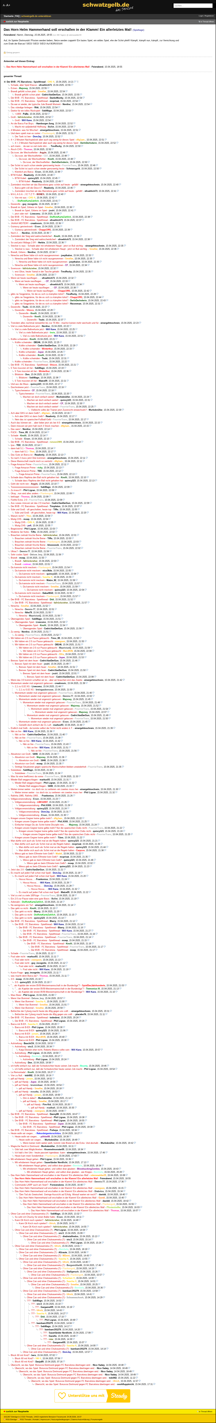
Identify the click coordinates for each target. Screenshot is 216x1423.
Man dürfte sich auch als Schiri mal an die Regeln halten (38, 840)
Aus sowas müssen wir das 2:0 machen (30, 503)
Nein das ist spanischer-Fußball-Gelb (33, 419)
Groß (13, 117)
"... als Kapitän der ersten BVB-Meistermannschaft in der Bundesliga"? (45, 985)
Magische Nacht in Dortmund (25, 1146)
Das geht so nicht (19, 908)
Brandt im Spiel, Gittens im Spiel (27, 207)
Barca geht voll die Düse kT (28, 188)
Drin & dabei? (29, 1098)
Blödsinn (19, 374)
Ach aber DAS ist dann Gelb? (25, 413)
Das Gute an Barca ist (22, 455)
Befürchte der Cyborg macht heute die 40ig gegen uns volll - (40, 1011)
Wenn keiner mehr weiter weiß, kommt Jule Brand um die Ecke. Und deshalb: (61, 1143)
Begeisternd (16, 528)
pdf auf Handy (17, 1078)
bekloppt (15, 496)
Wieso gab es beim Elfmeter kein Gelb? (34, 853)
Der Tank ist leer (23, 136)
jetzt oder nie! (21, 213)
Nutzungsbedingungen (60, 1419)
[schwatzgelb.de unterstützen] (92, 1402)
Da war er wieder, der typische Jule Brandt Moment (36, 104)
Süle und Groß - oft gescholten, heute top (31, 509)
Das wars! (16, 429)
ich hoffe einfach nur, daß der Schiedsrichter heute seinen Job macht (44, 1066)
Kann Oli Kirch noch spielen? (29, 1220)
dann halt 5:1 (17, 448)
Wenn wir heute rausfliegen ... (25, 278)
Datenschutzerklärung (80, 1419)
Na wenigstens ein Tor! (22, 905)
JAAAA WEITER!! (20, 223)
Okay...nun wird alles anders (24, 493)
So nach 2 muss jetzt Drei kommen (28, 458)
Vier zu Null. (17, 1075)
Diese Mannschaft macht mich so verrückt (31, 461)
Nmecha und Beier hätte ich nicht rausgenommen (35, 255)
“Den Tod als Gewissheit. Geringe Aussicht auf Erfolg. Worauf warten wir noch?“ (58, 1194)
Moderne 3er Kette (20, 532)
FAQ (17, 16)
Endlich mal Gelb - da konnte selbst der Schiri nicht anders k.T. (42, 728)
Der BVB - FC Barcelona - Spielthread (26, 82)
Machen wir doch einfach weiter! (38, 397)
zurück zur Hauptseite (17, 21)
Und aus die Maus (20, 384)
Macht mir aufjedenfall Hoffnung (30, 126)
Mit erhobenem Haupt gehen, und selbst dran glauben (45, 1165)
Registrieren (209, 16)
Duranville (15, 204)
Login (201, 16)
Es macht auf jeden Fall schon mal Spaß (31, 873)
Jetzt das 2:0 (17, 869)
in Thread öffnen (207, 22)
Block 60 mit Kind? (20, 1355)
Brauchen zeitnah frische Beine (26, 535)
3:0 (12, 979)
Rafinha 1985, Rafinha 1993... (25, 795)
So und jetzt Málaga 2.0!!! (23, 242)
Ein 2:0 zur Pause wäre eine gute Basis (30, 898)
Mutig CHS (16, 519)
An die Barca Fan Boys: (22, 123)
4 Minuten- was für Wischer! (24, 130)
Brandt (14, 558)
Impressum (45, 1419)
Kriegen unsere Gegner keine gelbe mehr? (31, 818)
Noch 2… (15, 233)
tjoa (12, 445)
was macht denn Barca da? (24, 976)
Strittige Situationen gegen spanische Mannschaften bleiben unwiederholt (50, 767)
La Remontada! (18, 1072)
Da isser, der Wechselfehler (24, 152)
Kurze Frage (17, 972)
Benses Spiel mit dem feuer (24, 660)
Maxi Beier (16, 995)
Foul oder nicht (18, 956)
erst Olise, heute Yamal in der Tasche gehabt (37, 271)
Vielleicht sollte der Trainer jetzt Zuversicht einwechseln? (59, 410)
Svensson (16, 268)
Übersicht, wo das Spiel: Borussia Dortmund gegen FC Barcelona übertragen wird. (51, 1365)
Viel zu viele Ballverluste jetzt (25, 326)
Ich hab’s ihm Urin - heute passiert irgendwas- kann (40, 1152)
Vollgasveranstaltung (21, 799)
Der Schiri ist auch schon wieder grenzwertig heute (35, 165)
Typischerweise (22, 390)
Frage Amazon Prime (21, 464)
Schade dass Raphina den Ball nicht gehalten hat (35, 477)
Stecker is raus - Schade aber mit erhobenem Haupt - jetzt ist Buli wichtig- (47, 245)
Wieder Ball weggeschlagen (24, 779)
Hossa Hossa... (26, 879)
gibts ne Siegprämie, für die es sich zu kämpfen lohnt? (37, 294)
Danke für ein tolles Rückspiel (25, 110)
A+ (8, 5)
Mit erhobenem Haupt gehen (24, 1159)
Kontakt (36, 1419)
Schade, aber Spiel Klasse (24, 85)
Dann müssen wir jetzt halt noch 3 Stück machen (35, 426)
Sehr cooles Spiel (19, 554)
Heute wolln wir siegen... (23, 1133)
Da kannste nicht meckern (23, 567)
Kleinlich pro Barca (24, 172)
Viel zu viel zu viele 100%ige (25, 895)
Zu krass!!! (16, 490)
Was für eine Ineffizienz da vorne (27, 776)
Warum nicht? (17, 516)
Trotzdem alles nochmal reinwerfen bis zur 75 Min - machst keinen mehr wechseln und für (55, 323)
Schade (14, 435)
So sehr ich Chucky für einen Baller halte (35, 1217)
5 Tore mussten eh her (22, 368)
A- (4, 5)
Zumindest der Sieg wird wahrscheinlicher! (31, 236)
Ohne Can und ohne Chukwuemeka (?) (29, 1213)
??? (29, 1300)
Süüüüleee (16, 770)
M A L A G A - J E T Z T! (23, 194)
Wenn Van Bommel (20, 998)
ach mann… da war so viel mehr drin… (30, 146)
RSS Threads (25, 1419)
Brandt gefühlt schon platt (23, 91)
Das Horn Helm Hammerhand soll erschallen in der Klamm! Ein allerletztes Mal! (49, 1175)
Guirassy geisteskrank (22, 226)
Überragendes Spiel (20, 619)
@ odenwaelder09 (73, 35)
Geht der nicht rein (20, 484)
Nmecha (15, 606)
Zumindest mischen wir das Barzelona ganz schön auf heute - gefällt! (44, 184)
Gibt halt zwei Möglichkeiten (28, 1149)
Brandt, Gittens (18, 252)
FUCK (14, 432)
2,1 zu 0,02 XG (22, 686)
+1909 (18, 114)
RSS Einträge (11, 1419)
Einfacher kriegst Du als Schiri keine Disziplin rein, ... (41, 824)
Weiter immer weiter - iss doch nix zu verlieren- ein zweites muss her (44, 789)
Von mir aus (20, 197)
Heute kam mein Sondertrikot (29, 1156)
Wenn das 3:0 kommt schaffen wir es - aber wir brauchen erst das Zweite (46, 680)
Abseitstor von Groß (21, 754)
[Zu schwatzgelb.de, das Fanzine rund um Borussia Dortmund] (108, 7)
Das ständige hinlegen (21, 107)
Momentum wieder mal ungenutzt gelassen (32, 683)
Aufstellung (16, 1043)
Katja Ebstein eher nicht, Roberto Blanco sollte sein (44, 1050)
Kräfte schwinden (19, 339)
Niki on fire (16, 731)
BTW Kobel (16, 175)
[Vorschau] (75, 82)
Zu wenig (15, 631)
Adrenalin (15, 902)
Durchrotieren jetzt (20, 387)
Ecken (14, 88)
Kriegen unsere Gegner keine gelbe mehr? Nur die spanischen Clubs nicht (51, 828)
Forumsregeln (96, 1419)
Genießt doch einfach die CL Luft (35, 725)
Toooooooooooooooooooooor (25, 487)
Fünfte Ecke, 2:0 (19, 500)
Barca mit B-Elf (18, 1024)
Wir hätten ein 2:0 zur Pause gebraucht (30, 638)
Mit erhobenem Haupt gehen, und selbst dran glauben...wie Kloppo (59, 1172)
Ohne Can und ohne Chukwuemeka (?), (38, 1249)
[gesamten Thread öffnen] (77, 82)
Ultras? (14, 551)
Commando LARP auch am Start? (31, 1185)
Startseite (9, 16)
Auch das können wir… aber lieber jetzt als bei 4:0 (35, 422)
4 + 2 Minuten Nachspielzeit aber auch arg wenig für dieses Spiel (42, 139)
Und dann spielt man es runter (25, 133)
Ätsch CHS (16, 149)
